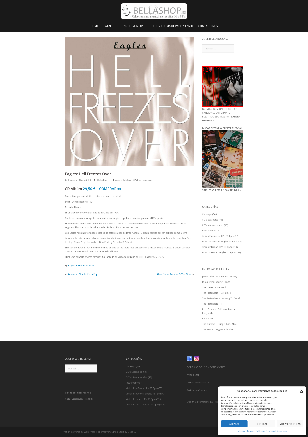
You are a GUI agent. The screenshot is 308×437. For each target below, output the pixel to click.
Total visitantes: (75, 398)
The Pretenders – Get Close (216, 292)
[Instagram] (196, 358)
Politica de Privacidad (266, 431)
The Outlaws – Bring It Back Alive (219, 323)
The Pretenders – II (212, 303)
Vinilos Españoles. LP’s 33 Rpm (218, 236)
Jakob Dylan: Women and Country (219, 276)
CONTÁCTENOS (208, 26)
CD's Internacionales (143, 179)
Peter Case (208, 318)
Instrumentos (209, 230)
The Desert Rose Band (214, 287)
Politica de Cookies (245, 431)
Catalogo (127, 179)
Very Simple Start (115, 431)
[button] (301, 390)
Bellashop (102, 179)
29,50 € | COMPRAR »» (102, 188)
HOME (94, 26)
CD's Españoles (210, 219)
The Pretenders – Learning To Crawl (221, 298)
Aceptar (234, 423)
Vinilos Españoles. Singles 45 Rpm (219, 241)
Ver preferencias (290, 423)
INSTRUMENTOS (133, 26)
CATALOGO (110, 26)
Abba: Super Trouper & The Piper (174, 274)
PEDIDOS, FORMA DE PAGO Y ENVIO (171, 26)
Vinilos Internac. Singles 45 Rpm (218, 252)
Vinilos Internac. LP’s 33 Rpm (217, 246)
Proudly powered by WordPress (79, 431)
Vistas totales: (74, 392)
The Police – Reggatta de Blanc (218, 329)
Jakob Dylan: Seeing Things (216, 281)
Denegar (262, 423)
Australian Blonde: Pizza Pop (83, 274)
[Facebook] (189, 358)
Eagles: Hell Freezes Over (81, 265)
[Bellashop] (154, 12)
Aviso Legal (282, 431)
